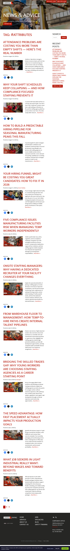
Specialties (50, 4)
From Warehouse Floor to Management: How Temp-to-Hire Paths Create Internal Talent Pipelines (23, 319)
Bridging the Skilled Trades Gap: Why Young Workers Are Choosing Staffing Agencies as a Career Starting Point (23, 369)
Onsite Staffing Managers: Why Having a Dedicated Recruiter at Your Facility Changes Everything (23, 271)
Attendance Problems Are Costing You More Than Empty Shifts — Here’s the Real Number (22, 48)
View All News (57, 86)
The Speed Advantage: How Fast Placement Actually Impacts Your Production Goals (22, 419)
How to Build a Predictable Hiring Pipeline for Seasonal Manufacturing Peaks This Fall (23, 131)
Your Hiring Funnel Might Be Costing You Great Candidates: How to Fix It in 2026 (23, 179)
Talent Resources (29, 4)
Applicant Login (51, 1)
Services (23, 519)
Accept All (65, 548)
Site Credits (46, 541)
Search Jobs (36, 4)
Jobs (36, 517)
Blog (59, 4)
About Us (55, 4)
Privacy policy (50, 548)
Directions (55, 527)
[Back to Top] (65, 521)
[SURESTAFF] (8, 523)
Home (23, 4)
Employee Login (61, 1)
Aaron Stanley (21, 188)
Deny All (57, 548)
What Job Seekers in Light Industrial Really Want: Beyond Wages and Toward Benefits (23, 465)
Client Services (43, 4)
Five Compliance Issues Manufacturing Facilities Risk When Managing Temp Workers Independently (22, 225)
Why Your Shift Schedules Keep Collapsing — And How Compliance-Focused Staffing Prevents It (24, 90)
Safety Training (41, 524)
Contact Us (63, 4)
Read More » (30, 72)
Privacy (40, 541)
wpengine (18, 380)
